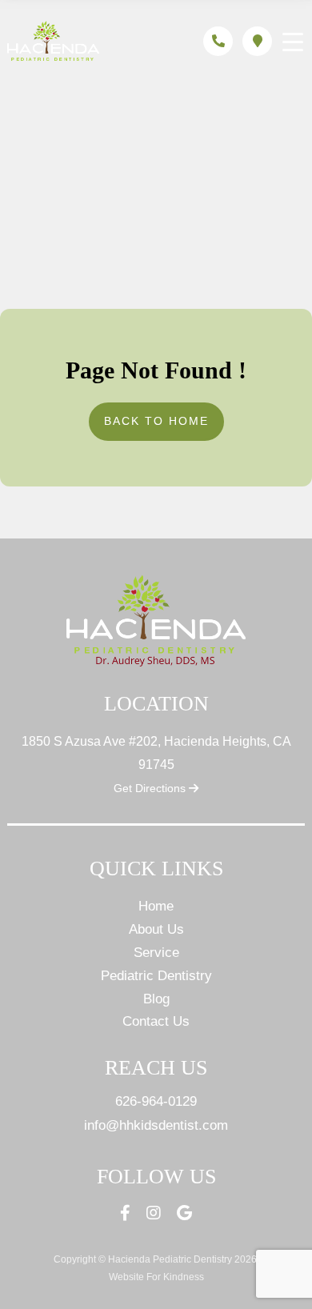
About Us (156, 929)
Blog (156, 999)
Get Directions (151, 788)
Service (156, 952)
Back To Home (156, 420)
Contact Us (156, 1021)
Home (156, 906)
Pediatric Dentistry (156, 975)
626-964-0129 (156, 1101)
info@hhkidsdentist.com (156, 1125)
